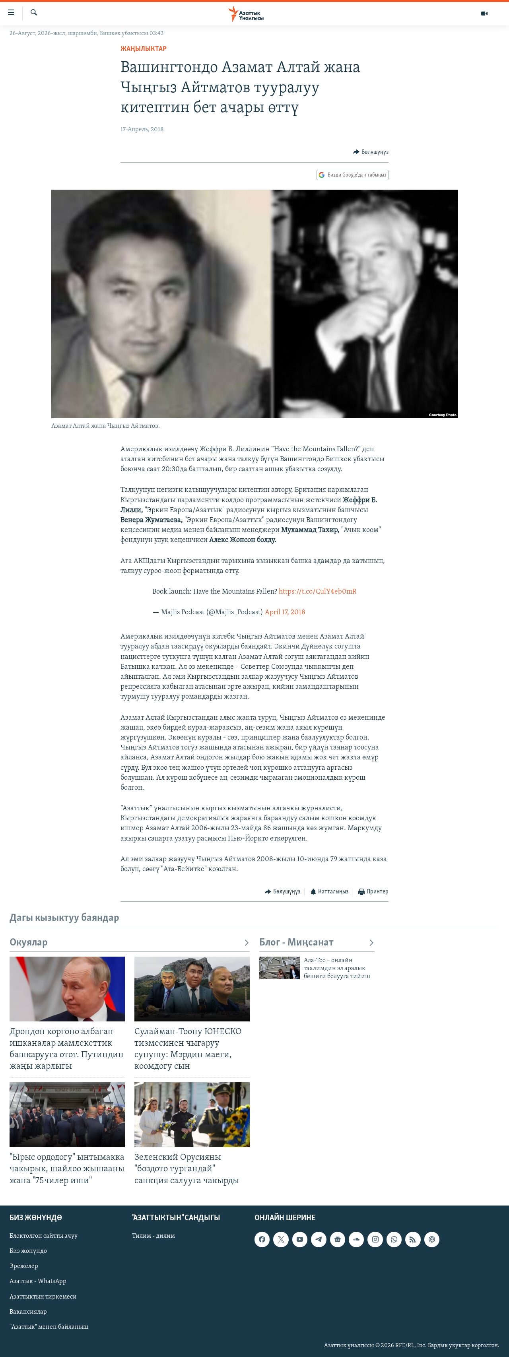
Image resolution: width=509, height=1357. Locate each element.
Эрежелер (24, 1266)
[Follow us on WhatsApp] (394, 1239)
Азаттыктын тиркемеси (43, 1296)
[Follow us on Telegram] (318, 1239)
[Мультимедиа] (484, 13)
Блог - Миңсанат (296, 943)
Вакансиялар (28, 1311)
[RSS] (412, 1239)
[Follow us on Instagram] (375, 1239)
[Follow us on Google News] (337, 1239)
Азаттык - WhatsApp (38, 1281)
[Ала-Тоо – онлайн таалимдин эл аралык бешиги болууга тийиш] (279, 968)
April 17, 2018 (285, 612)
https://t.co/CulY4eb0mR (318, 592)
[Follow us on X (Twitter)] (280, 1239)
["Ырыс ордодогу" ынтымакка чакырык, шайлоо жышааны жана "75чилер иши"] (67, 1114)
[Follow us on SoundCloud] (356, 1239)
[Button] (371, 152)
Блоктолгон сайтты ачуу (44, 1236)
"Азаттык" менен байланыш (49, 1327)
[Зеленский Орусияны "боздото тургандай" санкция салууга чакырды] (192, 1114)
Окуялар (29, 943)
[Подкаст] (431, 1239)
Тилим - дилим (153, 1236)
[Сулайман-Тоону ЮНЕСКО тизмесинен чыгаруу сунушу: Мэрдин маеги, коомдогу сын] (192, 989)
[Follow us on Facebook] (262, 1239)
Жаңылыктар (143, 49)
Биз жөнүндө (28, 1251)
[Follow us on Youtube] (299, 1239)
